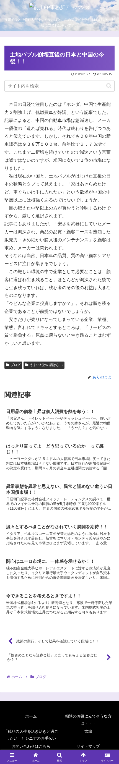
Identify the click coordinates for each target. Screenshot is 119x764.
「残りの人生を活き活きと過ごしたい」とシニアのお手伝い (31, 735)
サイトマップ (88, 746)
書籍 (88, 731)
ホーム (31, 716)
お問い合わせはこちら (31, 746)
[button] (109, 86)
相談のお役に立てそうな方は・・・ (88, 719)
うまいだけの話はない (46, 365)
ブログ (15, 365)
